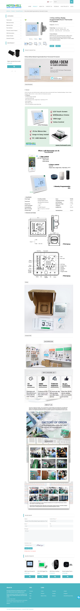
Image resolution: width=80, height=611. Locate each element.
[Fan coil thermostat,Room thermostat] (42, 564)
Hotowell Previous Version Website (68, 595)
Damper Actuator (9, 35)
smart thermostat (66, 30)
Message (26, 528)
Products (13, 11)
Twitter (42, 591)
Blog (30, 598)
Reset (31, 548)
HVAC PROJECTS (65, 6)
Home (9, 11)
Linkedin (65, 591)
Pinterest (42, 593)
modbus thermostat (58, 30)
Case (30, 595)
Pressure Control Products (11, 30)
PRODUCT (35, 6)
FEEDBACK (56, 6)
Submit (26, 548)
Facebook (54, 591)
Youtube (53, 593)
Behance (54, 595)
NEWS (71, 6)
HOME (29, 6)
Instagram (66, 593)
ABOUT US (41, 6)
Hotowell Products (19, 11)
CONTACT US (49, 6)
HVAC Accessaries (10, 33)
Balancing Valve (9, 25)
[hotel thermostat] (14, 52)
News (30, 593)
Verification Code (28, 543)
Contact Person (53, 518)
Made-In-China (43, 595)
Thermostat (57, 29)
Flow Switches (9, 27)
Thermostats (9, 20)
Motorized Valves (10, 22)
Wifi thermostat (63, 29)
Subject (25, 518)
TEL (50, 523)
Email (26, 523)
